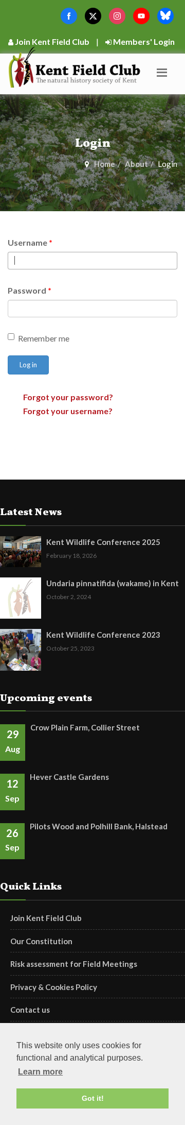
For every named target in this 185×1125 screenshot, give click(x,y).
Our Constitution (41, 941)
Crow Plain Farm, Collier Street (85, 727)
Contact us (30, 1009)
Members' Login (143, 41)
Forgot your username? (68, 411)
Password (29, 290)
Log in (28, 365)
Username (30, 242)
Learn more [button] (40, 1071)
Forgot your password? (68, 397)
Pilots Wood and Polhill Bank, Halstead (99, 826)
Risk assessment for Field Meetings (73, 963)
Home (104, 163)
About (136, 163)
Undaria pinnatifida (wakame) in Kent (112, 583)
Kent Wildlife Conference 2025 (103, 542)
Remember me (43, 338)
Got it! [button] (93, 1098)
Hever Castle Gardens (69, 776)
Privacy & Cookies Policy (53, 987)
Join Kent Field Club (51, 41)
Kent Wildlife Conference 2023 (103, 634)
